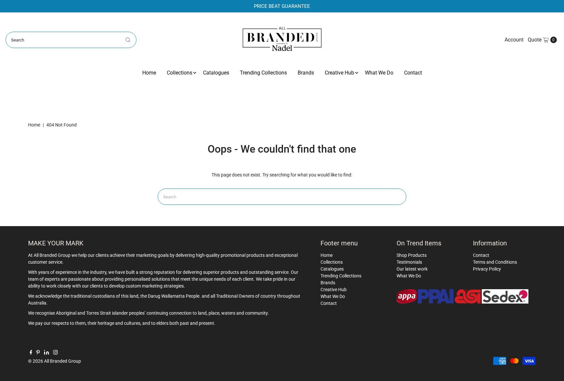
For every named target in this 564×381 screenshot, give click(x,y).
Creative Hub (339, 73)
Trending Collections (263, 73)
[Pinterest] (38, 353)
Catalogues (216, 73)
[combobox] (71, 40)
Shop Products (412, 255)
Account (514, 40)
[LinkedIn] (46, 353)
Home (149, 73)
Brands (306, 73)
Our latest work (412, 269)
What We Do (379, 73)
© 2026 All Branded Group (54, 361)
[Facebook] (31, 353)
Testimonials (409, 262)
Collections (179, 73)
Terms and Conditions (495, 262)
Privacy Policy (487, 269)
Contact (413, 73)
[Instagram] (55, 353)
